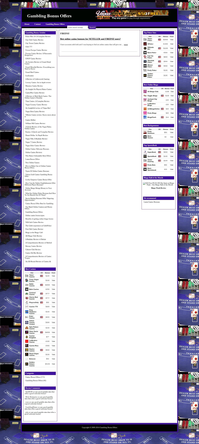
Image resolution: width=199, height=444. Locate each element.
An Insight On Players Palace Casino (38, 89)
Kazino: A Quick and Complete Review (39, 132)
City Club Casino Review (34, 40)
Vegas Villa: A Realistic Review (36, 139)
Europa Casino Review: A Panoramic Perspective (38, 54)
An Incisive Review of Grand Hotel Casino (38, 63)
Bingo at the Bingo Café (34, 232)
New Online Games (32, 162)
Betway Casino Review (33, 246)
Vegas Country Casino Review (36, 105)
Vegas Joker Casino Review (35, 145)
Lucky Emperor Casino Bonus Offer (38, 180)
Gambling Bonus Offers (55, 24)
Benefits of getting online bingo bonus (39, 219)
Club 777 (28, 47)
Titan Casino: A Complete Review (37, 101)
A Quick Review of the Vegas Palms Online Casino (38, 127)
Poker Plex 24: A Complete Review (38, 36)
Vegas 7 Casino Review (33, 142)
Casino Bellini (30, 120)
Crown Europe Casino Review (36, 50)
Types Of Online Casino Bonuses (37, 171)
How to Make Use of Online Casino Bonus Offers (38, 167)
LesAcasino (29, 76)
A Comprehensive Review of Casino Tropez (38, 257)
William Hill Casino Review (35, 123)
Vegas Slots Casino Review (35, 111)
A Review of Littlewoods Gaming (37, 79)
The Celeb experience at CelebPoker (38, 226)
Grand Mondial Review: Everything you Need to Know (40, 68)
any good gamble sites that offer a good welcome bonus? (39, 392)
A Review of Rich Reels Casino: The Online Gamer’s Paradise (38, 97)
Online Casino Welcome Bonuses (37, 149)
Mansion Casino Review (34, 86)
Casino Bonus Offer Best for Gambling (39, 203)
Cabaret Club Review (33, 249)
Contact (37, 24)
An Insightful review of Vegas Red (37, 108)
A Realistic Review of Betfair (35, 239)
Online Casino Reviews (33, 152)
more (126, 44)
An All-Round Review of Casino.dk (38, 261)
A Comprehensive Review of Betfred (38, 243)
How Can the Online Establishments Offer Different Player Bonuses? (40, 184)
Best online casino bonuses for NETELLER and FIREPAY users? (90, 39)
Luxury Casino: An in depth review (38, 82)
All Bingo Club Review (33, 236)
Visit (53, 276)
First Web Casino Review (34, 229)
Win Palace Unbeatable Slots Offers (38, 156)
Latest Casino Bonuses (152, 202)
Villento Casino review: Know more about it (40, 115)
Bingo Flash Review (158, 188)
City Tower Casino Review (34, 43)
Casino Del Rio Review (33, 253)
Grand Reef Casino (32, 72)
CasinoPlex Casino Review (34, 93)
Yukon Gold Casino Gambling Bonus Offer (38, 175)
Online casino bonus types (34, 215)
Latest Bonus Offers (32, 159)
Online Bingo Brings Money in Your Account (38, 189)
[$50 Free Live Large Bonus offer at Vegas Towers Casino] (132, 19)
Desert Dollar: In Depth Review (36, 135)
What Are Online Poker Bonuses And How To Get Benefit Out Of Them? (40, 194)
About (26, 24)
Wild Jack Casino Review (34, 222)
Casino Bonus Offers (32, 377)
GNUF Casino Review (33, 59)
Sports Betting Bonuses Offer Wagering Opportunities (39, 199)
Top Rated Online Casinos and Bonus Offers (38, 208)
